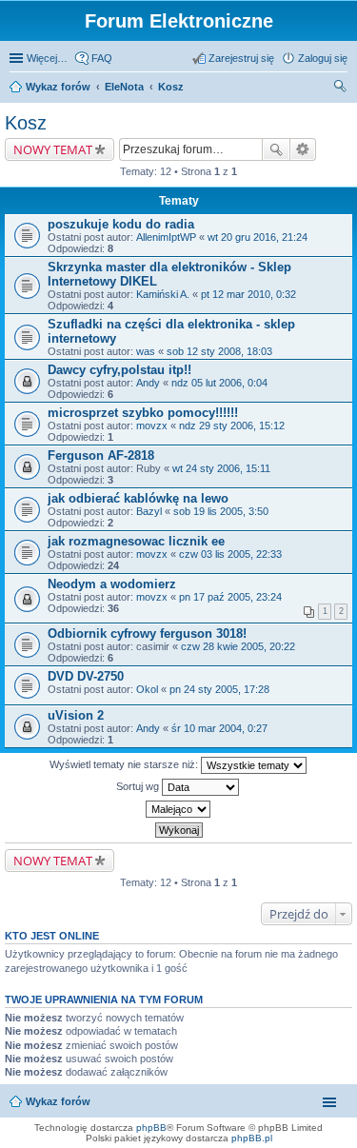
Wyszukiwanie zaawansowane (303, 149)
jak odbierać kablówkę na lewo (138, 498)
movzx (152, 425)
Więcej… (47, 58)
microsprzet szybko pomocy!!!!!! (143, 413)
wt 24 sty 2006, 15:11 (221, 468)
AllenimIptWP (166, 237)
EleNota (124, 86)
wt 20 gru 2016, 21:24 (257, 237)
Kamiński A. (162, 294)
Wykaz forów (58, 86)
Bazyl (149, 511)
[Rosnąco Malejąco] (178, 809)
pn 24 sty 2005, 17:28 (219, 689)
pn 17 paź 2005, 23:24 (230, 597)
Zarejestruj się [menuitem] (241, 58)
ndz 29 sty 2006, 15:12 (232, 425)
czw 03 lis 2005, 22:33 (230, 554)
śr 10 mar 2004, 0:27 (219, 728)
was (145, 351)
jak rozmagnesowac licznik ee (136, 541)
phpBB (151, 1127)
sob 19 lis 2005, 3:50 (220, 511)
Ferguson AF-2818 (101, 455)
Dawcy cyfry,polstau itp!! (119, 370)
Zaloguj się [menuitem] (322, 58)
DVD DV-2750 (86, 676)
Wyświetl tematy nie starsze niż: (125, 764)
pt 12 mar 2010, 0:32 (248, 294)
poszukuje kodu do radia (121, 224)
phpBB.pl (251, 1138)
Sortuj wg (139, 786)
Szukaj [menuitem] (340, 88)
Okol (147, 689)
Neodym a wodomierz (112, 584)
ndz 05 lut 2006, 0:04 (219, 382)
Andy (148, 382)
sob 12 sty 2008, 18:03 (219, 351)
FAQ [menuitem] (101, 58)
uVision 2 (76, 715)
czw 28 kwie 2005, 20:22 (238, 646)
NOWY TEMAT (52, 149)
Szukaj (276, 149)
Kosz (171, 86)
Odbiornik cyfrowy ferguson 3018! (147, 633)
